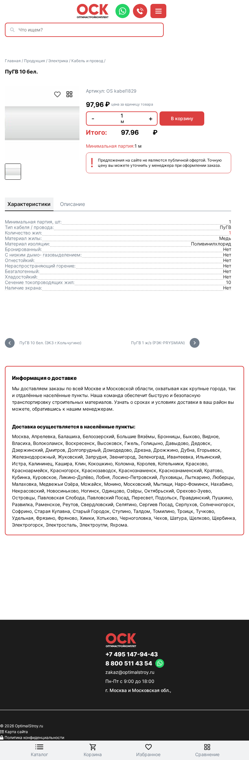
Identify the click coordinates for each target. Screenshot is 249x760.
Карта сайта (16, 731)
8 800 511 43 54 (128, 663)
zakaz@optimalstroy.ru (129, 672)
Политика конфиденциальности (34, 737)
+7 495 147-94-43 (131, 654)
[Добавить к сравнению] (69, 94)
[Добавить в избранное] (57, 94)
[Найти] (14, 30)
